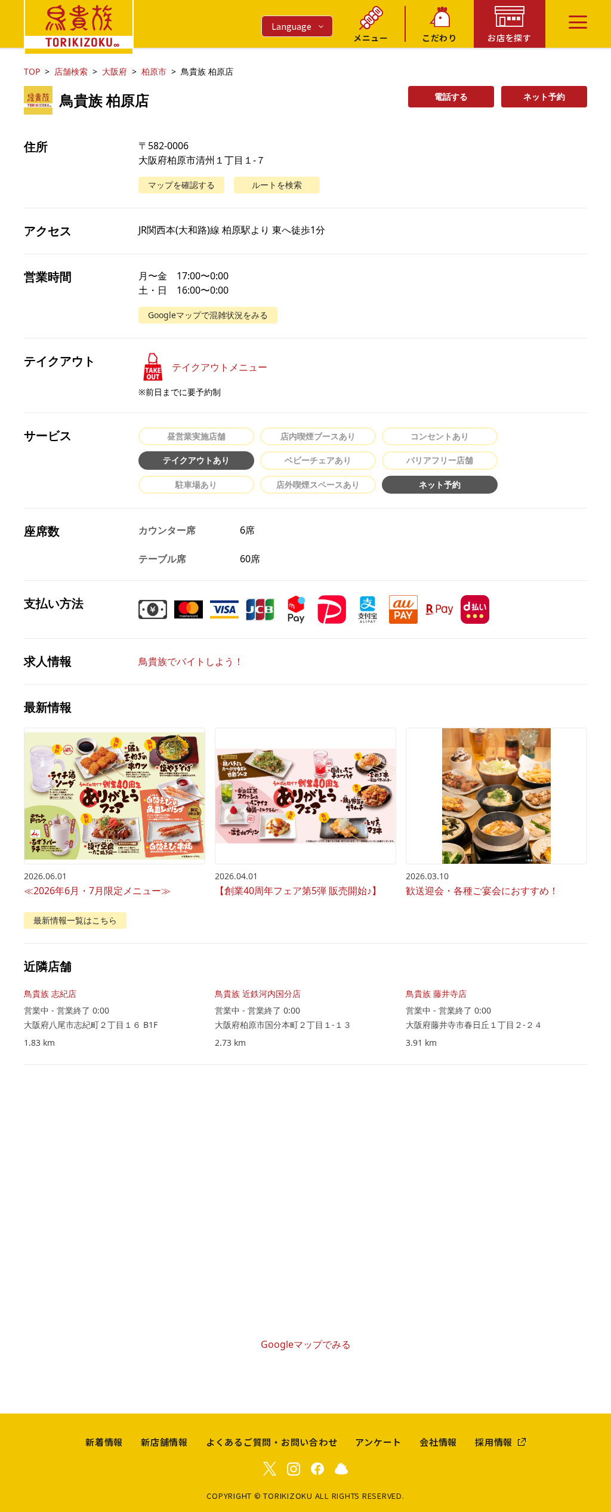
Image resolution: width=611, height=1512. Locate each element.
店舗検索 (71, 71)
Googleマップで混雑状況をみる (208, 315)
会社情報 (438, 1442)
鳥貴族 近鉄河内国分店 (258, 993)
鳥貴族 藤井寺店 (436, 993)
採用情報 (494, 1442)
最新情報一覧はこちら (75, 920)
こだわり (439, 38)
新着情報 (104, 1442)
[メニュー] (578, 22)
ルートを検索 (277, 184)
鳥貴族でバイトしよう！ (190, 661)
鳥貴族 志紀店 (50, 993)
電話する (451, 96)
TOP (32, 71)
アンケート (378, 1442)
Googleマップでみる (306, 1344)
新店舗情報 (164, 1442)
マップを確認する (181, 184)
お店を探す (509, 38)
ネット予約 (544, 96)
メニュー (370, 38)
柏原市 (153, 71)
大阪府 (114, 71)
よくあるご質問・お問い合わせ (272, 1442)
